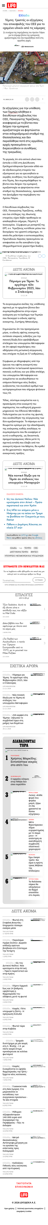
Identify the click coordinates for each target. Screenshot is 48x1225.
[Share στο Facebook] (39, 256)
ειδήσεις (38, 538)
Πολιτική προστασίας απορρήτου (30, 1208)
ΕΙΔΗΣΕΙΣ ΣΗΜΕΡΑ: (15, 494)
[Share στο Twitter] (43, 256)
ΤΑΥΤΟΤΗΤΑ (24, 1183)
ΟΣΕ (36, 548)
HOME (5, 11)
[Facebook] (41, 80)
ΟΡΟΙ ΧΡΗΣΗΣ (9, 585)
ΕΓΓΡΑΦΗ (39, 580)
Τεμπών (13, 111)
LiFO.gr (24, 535)
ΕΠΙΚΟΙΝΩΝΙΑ (24, 1187)
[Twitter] (45, 80)
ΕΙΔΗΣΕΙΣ (12, 11)
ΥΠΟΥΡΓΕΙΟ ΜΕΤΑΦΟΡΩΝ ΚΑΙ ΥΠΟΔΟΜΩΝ (24, 556)
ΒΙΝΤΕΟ (34, 552)
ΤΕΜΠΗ (27, 548)
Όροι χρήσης (9, 1208)
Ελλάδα (20, 11)
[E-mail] (37, 99)
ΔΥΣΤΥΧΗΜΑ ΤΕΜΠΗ (19, 552)
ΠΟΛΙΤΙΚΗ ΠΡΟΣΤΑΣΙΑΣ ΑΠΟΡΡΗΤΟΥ (30, 585)
